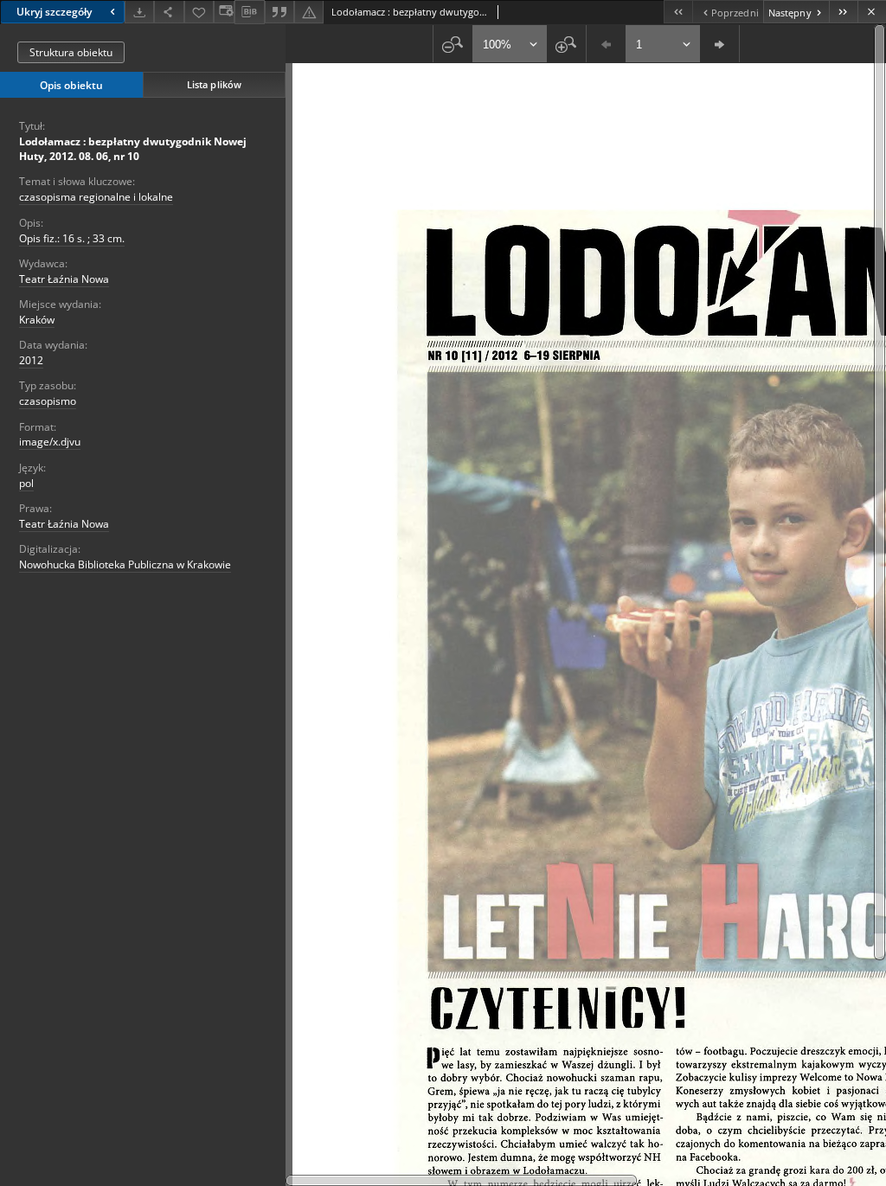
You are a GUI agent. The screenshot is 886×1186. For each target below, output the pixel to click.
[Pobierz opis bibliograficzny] (249, 12)
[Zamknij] (871, 11)
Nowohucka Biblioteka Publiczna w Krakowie (125, 564)
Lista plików (214, 84)
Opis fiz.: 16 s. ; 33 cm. (72, 238)
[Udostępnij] (168, 11)
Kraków (37, 319)
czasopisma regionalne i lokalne (96, 196)
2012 (31, 360)
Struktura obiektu (70, 52)
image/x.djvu (49, 441)
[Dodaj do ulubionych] (199, 11)
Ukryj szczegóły (54, 11)
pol (26, 483)
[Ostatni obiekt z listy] (843, 11)
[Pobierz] (139, 11)
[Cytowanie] (279, 11)
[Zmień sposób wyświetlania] (224, 11)
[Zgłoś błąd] (309, 11)
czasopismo (47, 401)
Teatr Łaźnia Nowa (64, 279)
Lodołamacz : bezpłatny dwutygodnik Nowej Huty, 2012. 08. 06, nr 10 (133, 148)
